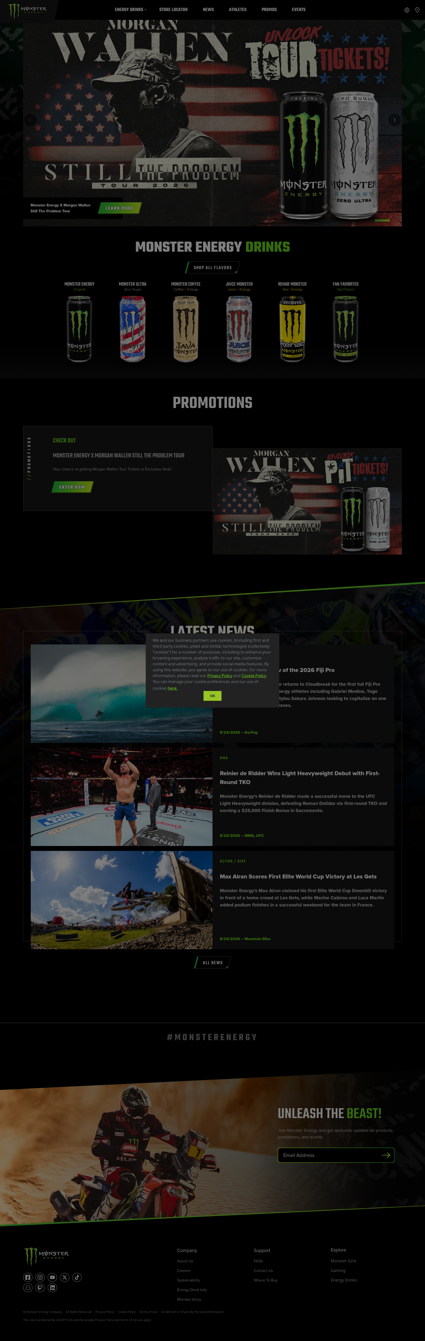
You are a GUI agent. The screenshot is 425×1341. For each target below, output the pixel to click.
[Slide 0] (382, 220)
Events (298, 9)
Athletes (237, 9)
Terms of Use (148, 1312)
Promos (269, 9)
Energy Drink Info (192, 1289)
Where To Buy (266, 1280)
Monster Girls (343, 1261)
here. (172, 688)
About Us (185, 1261)
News (208, 9)
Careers (183, 1270)
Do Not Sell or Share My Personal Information (192, 1312)
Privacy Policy (219, 675)
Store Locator (173, 9)
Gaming (338, 1270)
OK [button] (212, 695)
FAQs (258, 1261)
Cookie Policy (254, 675)
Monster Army (189, 1299)
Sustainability (188, 1280)
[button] (180, 689)
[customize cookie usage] (183, 689)
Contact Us (263, 1270)
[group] (79, 324)
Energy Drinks (129, 9)
